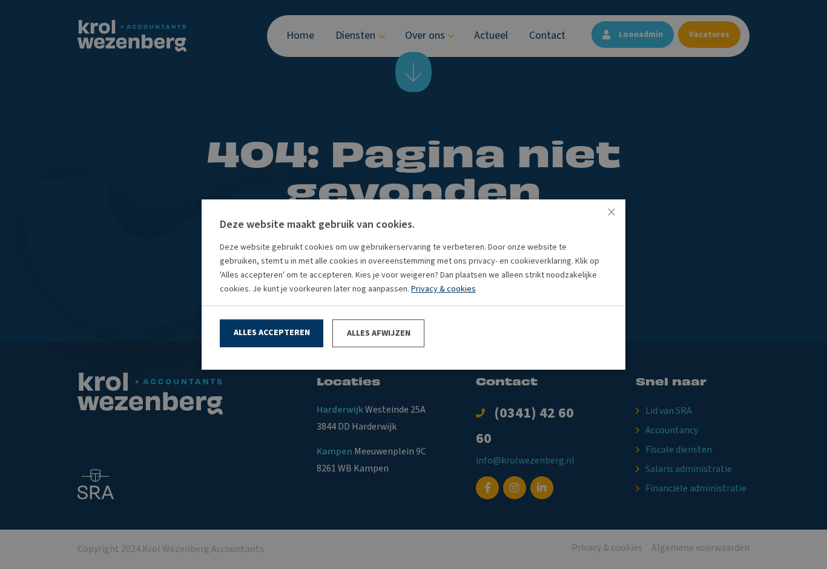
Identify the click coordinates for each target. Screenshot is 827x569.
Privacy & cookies (443, 289)
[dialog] (413, 284)
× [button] (611, 213)
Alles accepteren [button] (272, 333)
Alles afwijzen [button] (378, 333)
